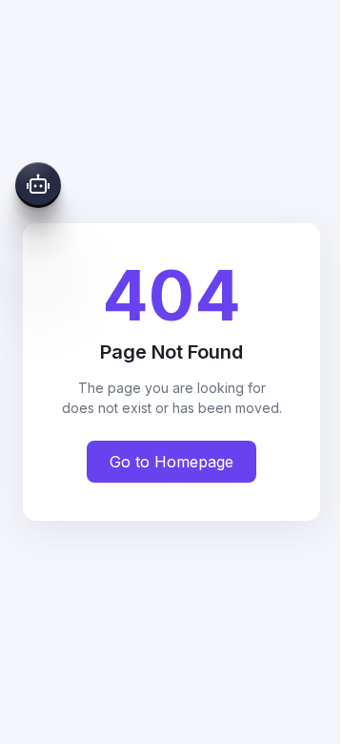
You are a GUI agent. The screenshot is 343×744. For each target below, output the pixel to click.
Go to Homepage (171, 461)
